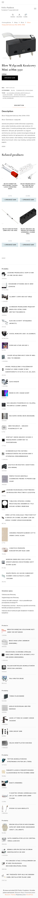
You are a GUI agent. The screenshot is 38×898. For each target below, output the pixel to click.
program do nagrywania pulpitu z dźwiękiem (18, 96)
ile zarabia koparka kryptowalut (18, 93)
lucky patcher (7, 94)
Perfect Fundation (8, 8)
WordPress (29, 895)
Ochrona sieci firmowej (9, 595)
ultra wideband (8, 98)
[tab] (19, 105)
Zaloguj (19, 16)
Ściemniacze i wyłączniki (24, 90)
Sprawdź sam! (9, 78)
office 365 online (20, 94)
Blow (13, 90)
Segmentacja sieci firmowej (10, 598)
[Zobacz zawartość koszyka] (25, 15)
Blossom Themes (10, 895)
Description (19, 105)
